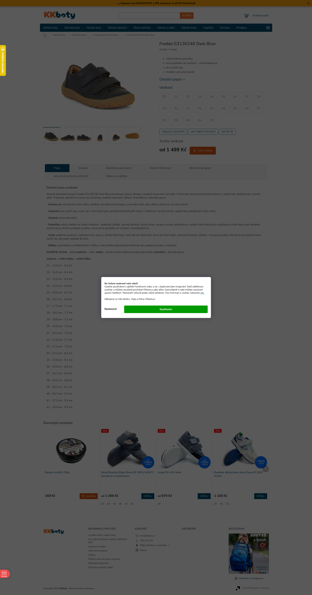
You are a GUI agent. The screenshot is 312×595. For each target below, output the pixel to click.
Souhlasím (166, 309)
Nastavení (110, 309)
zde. (202, 292)
